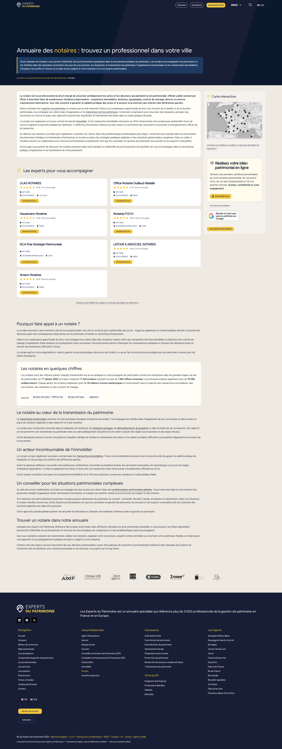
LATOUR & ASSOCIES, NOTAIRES (134, 244)
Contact (22, 689)
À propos (22, 640)
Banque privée (88, 644)
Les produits (24, 671)
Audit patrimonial (153, 636)
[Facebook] (27, 620)
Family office (87, 662)
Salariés (148, 690)
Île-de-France (28, 195)
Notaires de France (76, 397)
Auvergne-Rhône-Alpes (126, 226)
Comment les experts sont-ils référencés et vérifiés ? (87, 742)
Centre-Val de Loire (217, 649)
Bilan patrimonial (26, 649)
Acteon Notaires (30, 275)
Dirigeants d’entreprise (155, 681)
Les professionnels (27, 662)
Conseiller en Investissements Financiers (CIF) (103, 658)
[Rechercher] (250, 4)
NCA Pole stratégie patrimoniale (41, 244)
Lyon (144, 226)
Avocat (85, 640)
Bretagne (212, 644)
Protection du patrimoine (156, 658)
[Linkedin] (19, 620)
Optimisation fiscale (154, 649)
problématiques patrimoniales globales (132, 489)
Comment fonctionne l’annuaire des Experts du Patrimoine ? (40, 742)
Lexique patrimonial (27, 684)
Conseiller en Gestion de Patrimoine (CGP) (101, 653)
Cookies (115, 737)
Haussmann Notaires (33, 214)
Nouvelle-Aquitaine (217, 680)
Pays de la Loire (215, 689)
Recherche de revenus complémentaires (164, 662)
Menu (234, 5)
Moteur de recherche (28, 644)
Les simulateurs (25, 653)
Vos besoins (152, 630)
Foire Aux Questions (118, 742)
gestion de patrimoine (54, 108)
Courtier (85, 649)
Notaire (26, 192)
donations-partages (103, 428)
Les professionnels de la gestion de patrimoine (46, 78)
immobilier (81, 121)
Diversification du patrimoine (158, 644)
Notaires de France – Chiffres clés (48, 397)
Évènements (24, 675)
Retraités (149, 694)
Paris (135, 195)
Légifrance (94, 397)
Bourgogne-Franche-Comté (221, 640)
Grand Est (212, 662)
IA (122, 737)
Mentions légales (59, 737)
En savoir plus (29, 201)
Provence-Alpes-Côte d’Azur (221, 693)
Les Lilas (43, 195)
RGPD (106, 737)
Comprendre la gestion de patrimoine (35, 658)
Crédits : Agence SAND (135, 737)
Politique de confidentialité (89, 737)
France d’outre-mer (217, 658)
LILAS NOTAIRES (30, 183)
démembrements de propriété (132, 428)
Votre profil (151, 675)
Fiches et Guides (26, 680)
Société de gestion (90, 675)
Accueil (20, 78)
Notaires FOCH (123, 214)
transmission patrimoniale (33, 419)
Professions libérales (155, 685)
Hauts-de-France (216, 667)
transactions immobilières (90, 456)
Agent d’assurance (90, 636)
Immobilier (86, 667)
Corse (211, 653)
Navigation (24, 630)
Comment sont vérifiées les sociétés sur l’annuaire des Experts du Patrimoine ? (107, 303)
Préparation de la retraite (156, 653)
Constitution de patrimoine (157, 640)
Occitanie (212, 684)
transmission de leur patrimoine (102, 112)
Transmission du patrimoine (158, 667)
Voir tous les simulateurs (220, 206)
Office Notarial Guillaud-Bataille (134, 183)
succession (135, 99)
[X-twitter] (34, 620)
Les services (24, 667)
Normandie (213, 675)
